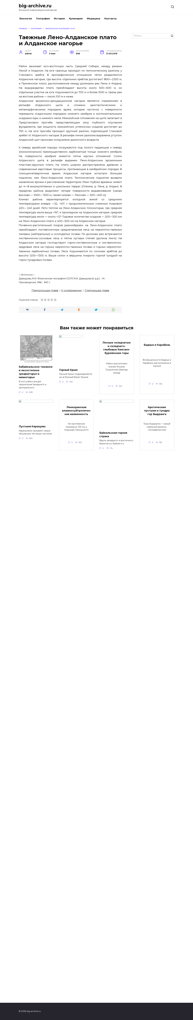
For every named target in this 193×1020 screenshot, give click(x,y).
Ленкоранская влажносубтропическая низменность (76, 410)
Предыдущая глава (45, 290)
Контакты (110, 18)
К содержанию (71, 290)
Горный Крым (68, 369)
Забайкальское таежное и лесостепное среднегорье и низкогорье (36, 372)
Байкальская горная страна (113, 434)
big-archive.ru (35, 5)
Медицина (93, 18)
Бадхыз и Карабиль (157, 344)
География (43, 18)
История (59, 18)
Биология (25, 18)
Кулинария (76, 18)
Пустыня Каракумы (32, 426)
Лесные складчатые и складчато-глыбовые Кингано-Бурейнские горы (117, 348)
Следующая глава (97, 290)
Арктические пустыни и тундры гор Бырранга (157, 410)
